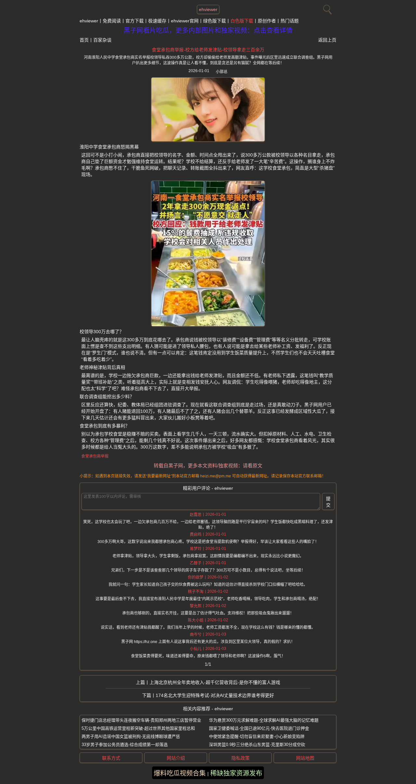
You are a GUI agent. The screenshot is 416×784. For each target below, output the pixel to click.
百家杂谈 (102, 40)
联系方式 (111, 758)
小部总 (222, 72)
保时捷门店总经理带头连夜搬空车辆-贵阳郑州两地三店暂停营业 (141, 720)
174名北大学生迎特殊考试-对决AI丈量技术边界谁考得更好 (215, 695)
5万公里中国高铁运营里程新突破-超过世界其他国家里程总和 (138, 728)
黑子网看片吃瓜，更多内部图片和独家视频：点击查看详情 (208, 30)
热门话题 (289, 20)
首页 (84, 40)
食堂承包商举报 (95, 456)
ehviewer (208, 9)
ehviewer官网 (185, 20)
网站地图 (305, 758)
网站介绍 (176, 758)
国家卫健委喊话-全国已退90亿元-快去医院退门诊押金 (259, 728)
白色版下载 (241, 20)
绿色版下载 (214, 20)
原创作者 (267, 20)
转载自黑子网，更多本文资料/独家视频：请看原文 (208, 465)
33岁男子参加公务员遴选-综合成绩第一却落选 (125, 744)
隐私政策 (240, 758)
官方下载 (134, 20)
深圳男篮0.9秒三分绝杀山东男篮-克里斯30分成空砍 (257, 744)
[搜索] (326, 8)
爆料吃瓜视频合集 (180, 773)
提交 (328, 502)
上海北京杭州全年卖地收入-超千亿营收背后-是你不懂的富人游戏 (215, 682)
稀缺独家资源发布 (236, 773)
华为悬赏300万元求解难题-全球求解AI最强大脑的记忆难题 (263, 720)
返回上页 (327, 40)
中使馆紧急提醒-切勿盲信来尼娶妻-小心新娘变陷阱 (257, 736)
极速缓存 (157, 20)
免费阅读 (112, 20)
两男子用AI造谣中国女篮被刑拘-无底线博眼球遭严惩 (131, 736)
